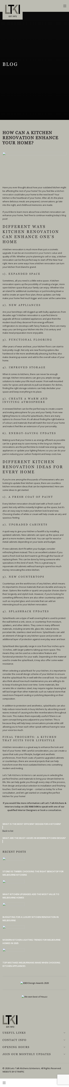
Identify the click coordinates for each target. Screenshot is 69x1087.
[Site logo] (13, 12)
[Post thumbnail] (14, 863)
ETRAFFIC (19, 1071)
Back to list (8, 830)
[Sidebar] (4, 1083)
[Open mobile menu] (64, 6)
